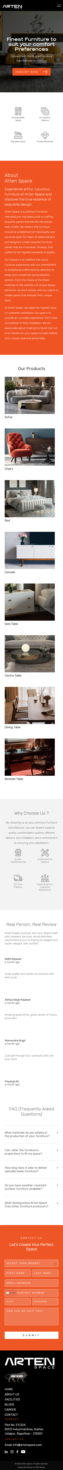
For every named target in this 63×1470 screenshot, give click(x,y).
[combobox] (11, 1292)
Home (9, 1389)
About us (12, 1394)
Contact (11, 1414)
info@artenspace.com (27, 1445)
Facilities (12, 1399)
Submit (31, 1335)
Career (10, 1409)
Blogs (9, 1404)
